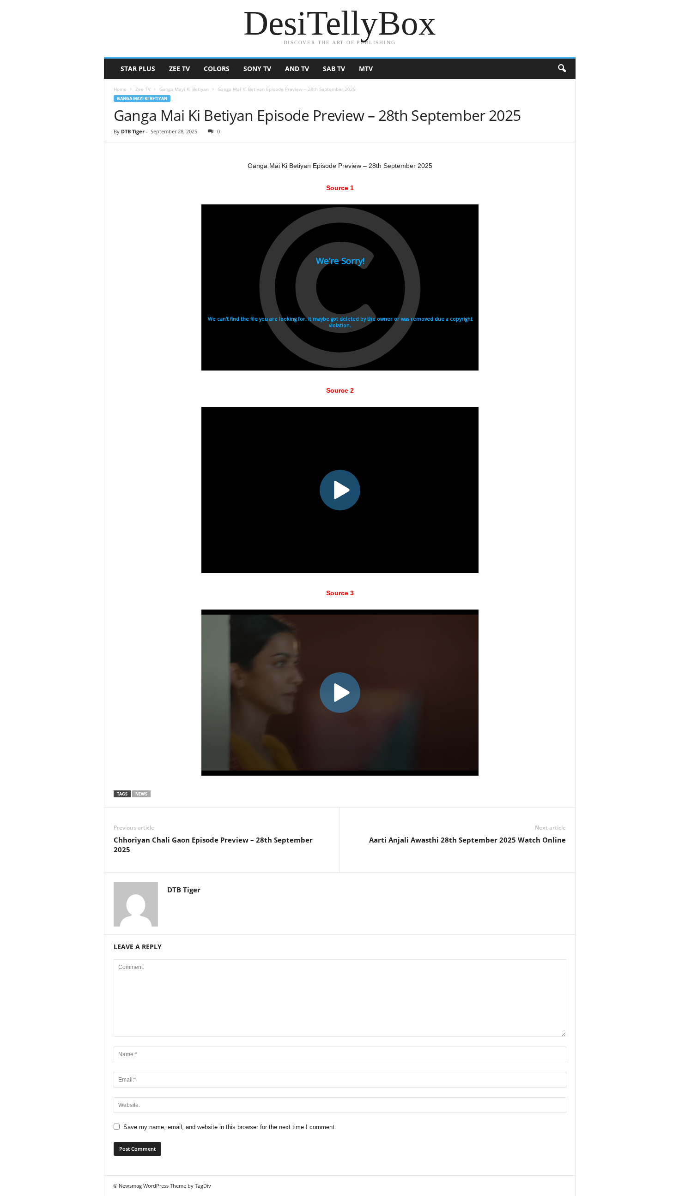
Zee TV (179, 68)
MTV (366, 68)
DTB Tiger (133, 131)
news (141, 794)
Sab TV (334, 68)
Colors (217, 68)
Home (120, 89)
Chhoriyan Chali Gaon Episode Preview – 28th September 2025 (213, 844)
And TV (297, 68)
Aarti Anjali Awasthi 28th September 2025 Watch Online (467, 839)
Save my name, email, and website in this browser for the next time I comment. (229, 1127)
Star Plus (138, 68)
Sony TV (257, 68)
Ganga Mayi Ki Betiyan (184, 89)
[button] (562, 69)
